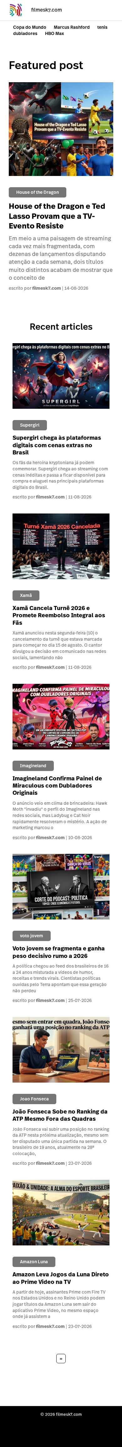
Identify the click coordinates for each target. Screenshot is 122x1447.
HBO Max (54, 33)
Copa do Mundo (29, 27)
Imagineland (33, 766)
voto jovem (31, 936)
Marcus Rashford (72, 27)
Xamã (26, 595)
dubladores (25, 33)
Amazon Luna (34, 1262)
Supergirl (29, 425)
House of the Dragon (37, 192)
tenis (102, 27)
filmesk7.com (46, 288)
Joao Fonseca (34, 1099)
